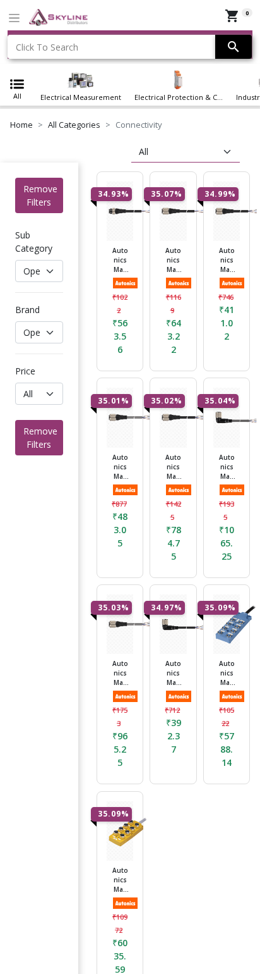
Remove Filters (40, 195)
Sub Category (33, 241)
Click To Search (47, 47)
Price (25, 371)
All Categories (74, 124)
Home (21, 124)
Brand (27, 310)
